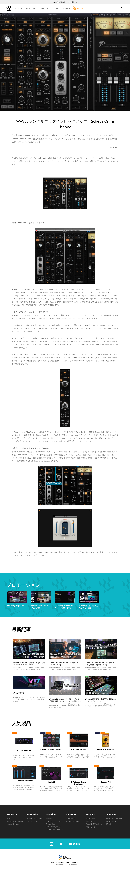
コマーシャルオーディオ (54, 830)
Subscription (31, 8)
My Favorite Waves (72, 821)
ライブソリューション (53, 821)
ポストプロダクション (53, 827)
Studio (8, 818)
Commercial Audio (12, 824)
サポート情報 (90, 818)
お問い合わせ (90, 821)
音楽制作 (49, 818)
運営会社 (109, 824)
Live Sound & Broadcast (14, 821)
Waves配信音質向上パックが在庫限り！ (65, 2)
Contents (55, 8)
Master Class (50, 824)
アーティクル (70, 818)
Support (66, 8)
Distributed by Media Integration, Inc (65, 862)
